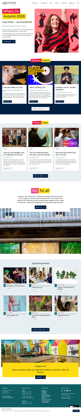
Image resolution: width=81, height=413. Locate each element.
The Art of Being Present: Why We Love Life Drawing (39, 154)
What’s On (34, 3)
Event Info (9, 288)
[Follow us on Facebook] (62, 390)
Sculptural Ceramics (63, 315)
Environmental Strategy (46, 395)
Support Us (71, 3)
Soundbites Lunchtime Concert (15, 286)
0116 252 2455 (7, 396)
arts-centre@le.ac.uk (9, 397)
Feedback (43, 398)
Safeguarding (44, 391)
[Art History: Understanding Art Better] (40, 303)
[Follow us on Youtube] (67, 390)
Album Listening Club (37, 87)
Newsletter (44, 390)
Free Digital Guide (45, 402)
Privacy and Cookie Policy (46, 399)
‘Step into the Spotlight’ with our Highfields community (13, 154)
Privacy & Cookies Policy (44, 410)
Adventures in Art (37, 287)
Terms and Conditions (46, 401)
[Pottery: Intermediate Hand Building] (66, 275)
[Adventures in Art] (40, 275)
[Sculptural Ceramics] (66, 303)
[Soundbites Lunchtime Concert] (15, 275)
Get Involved (43, 3)
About (56, 3)
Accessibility (44, 393)
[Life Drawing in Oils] (15, 303)
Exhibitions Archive (45, 397)
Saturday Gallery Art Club (13, 87)
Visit (51, 3)
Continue (76, 410)
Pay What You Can (45, 394)
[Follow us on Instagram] (64, 390)
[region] (40, 410)
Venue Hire (64, 3)
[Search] (78, 2)
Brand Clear (67, 394)
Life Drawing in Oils (12, 315)
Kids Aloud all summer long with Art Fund (65, 154)
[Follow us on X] (70, 390)
